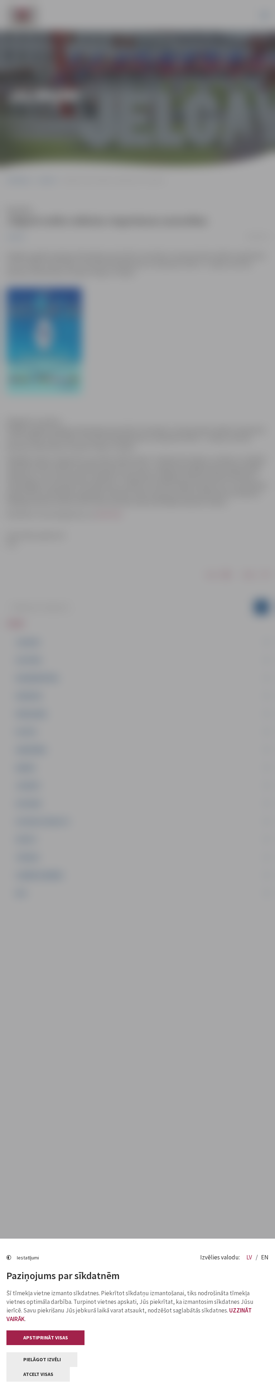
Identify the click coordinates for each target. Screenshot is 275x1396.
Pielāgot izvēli (42, 1359)
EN (265, 1257)
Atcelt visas (38, 1374)
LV (249, 1257)
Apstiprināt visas (45, 1337)
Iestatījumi (28, 1257)
